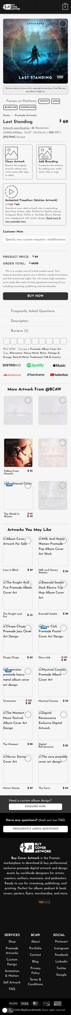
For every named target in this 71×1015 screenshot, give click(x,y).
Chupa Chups (11, 657)
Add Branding (48, 161)
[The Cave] (53, 769)
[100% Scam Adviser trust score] (27, 911)
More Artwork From (34, 389)
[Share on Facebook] (13, 341)
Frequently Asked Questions (33, 311)
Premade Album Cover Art (45, 349)
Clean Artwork (15, 161)
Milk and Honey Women (48, 571)
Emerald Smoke (47, 614)
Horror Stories (11, 788)
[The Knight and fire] (17, 595)
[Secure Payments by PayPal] (9, 910)
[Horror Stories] (17, 769)
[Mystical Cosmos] (53, 682)
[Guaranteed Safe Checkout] (62, 908)
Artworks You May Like (28, 530)
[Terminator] (17, 682)
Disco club (44, 657)
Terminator (9, 701)
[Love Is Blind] (17, 551)
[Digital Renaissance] (53, 725)
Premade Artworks (26, 115)
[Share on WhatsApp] (6, 341)
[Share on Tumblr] (56, 341)
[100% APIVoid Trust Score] (44, 901)
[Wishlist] (55, 7)
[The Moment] (17, 725)
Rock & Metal (21, 357)
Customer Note (13, 231)
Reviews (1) (19, 331)
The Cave (44, 788)
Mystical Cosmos (48, 701)
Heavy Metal (31, 353)
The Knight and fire (12, 615)
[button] (25, 7)
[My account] (45, 7)
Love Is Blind (10, 570)
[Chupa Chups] (17, 638)
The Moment (10, 744)
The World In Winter (12, 515)
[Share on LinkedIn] (49, 341)
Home (6, 115)
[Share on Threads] (28, 341)
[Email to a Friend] (35, 341)
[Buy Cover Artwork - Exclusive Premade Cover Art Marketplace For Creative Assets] (11, 6)
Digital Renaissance (45, 745)
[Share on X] (21, 341)
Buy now (35, 296)
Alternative (15, 353)
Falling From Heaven (11, 472)
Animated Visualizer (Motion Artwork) (31, 200)
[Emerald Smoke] (53, 595)
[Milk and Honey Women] (53, 551)
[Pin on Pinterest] (42, 341)
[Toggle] (7, 311)
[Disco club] (53, 638)
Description (19, 321)
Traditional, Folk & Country (45, 357)
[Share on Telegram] (63, 341)
